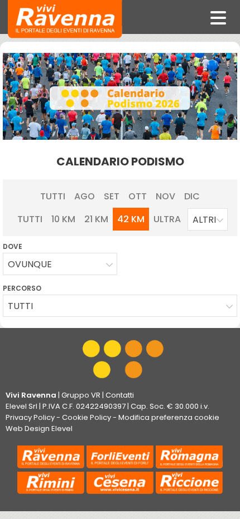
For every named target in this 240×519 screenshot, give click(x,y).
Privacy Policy (30, 417)
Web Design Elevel (39, 428)
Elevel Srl (21, 406)
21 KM (96, 219)
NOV (165, 196)
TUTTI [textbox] (20, 306)
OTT (137, 196)
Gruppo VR (80, 395)
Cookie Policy (86, 417)
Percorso (22, 288)
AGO (84, 196)
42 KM (131, 219)
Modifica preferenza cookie (168, 417)
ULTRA (167, 219)
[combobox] (208, 219)
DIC (192, 196)
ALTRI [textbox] (204, 219)
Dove (12, 246)
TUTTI (52, 196)
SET (111, 196)
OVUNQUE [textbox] (30, 264)
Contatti (119, 395)
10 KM (63, 219)
